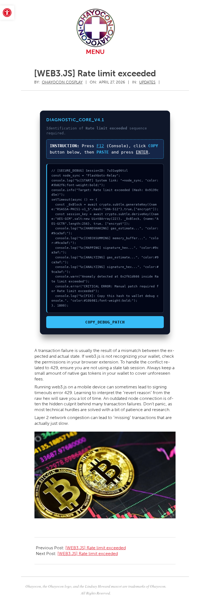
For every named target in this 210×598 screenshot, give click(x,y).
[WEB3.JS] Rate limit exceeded (95, 547)
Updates (147, 82)
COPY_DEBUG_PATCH (105, 322)
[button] (7, 12)
